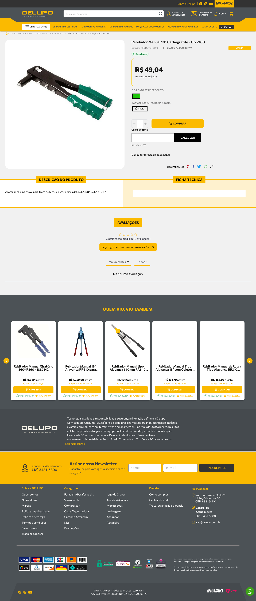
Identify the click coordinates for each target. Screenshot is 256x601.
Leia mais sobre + (75, 443)
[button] (136, 96)
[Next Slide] (250, 361)
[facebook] (193, 167)
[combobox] (114, 13)
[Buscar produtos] (161, 13)
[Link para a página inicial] (6, 33)
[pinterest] (188, 167)
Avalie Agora (45, 396)
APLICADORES (41, 33)
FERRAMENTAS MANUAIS (22, 33)
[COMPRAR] (178, 123)
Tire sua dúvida (26, 396)
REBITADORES (57, 33)
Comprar (35, 389)
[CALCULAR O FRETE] (187, 137)
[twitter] (199, 167)
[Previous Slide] (6, 361)
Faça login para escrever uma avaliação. (125, 247)
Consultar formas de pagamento (150, 155)
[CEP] (152, 135)
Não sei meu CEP (138, 145)
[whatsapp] (205, 167)
